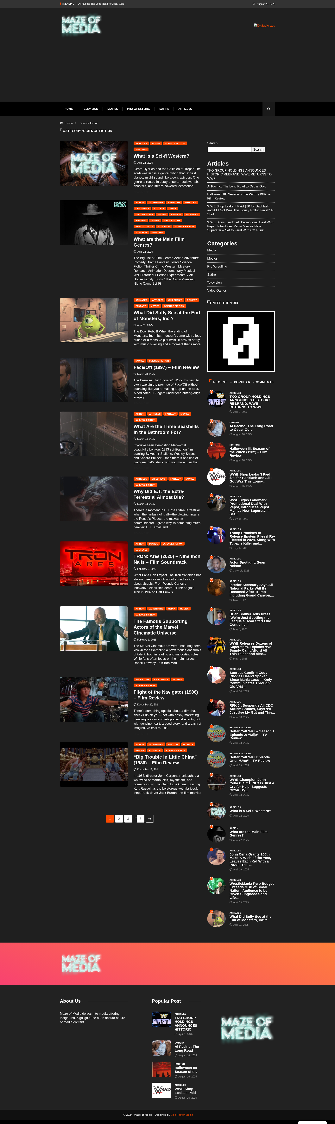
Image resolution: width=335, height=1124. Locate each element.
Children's (142, 208)
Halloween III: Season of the (186, 1070)
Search (212, 143)
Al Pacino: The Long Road (187, 1048)
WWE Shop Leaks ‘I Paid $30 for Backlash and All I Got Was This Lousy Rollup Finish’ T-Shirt (240, 210)
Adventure (156, 202)
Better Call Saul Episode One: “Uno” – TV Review (250, 759)
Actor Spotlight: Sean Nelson (247, 564)
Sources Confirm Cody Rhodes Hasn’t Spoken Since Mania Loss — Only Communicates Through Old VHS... (251, 680)
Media (171, 609)
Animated (174, 202)
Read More (141, 192)
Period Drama (144, 226)
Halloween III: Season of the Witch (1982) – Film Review (110, 3)
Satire (164, 108)
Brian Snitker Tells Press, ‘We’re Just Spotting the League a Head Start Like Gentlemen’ (250, 619)
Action (140, 202)
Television (90, 108)
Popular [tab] (242, 382)
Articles (185, 108)
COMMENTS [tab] (264, 382)
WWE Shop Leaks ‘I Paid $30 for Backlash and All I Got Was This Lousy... (251, 477)
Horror (141, 220)
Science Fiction (89, 123)
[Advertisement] (167, 76)
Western (141, 149)
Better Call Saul (241, 727)
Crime (172, 208)
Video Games (217, 290)
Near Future (172, 220)
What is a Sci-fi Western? (161, 156)
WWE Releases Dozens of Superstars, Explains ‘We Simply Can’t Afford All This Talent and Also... (251, 648)
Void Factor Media (182, 1114)
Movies (112, 108)
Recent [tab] (220, 382)
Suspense (142, 232)
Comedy (159, 208)
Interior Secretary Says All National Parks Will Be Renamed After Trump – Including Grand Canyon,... (252, 590)
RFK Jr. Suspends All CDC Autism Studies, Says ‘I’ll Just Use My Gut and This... (252, 709)
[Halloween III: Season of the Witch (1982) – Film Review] (161, 1069)
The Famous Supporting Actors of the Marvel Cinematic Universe (161, 627)
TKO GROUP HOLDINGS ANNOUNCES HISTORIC (186, 1023)
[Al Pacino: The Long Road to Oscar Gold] (161, 1048)
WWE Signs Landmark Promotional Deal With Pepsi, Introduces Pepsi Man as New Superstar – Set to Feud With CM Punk (240, 226)
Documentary (144, 214)
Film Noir (192, 214)
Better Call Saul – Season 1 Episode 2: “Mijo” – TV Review (252, 734)
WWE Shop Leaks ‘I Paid (185, 1091)
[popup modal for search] (268, 109)
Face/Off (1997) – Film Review (166, 367)
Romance (164, 226)
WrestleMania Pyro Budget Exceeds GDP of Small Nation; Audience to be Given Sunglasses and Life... (252, 891)
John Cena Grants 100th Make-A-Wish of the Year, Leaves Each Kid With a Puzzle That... (250, 859)
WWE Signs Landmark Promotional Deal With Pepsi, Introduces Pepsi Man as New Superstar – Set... (250, 507)
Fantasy (176, 214)
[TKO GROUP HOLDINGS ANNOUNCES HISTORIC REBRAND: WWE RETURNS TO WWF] (161, 1019)
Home (69, 108)
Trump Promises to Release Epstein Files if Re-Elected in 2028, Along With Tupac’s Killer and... (252, 538)
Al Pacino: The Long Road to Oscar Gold (236, 186)
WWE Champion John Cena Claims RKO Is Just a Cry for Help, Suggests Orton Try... (252, 785)
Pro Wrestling (138, 108)
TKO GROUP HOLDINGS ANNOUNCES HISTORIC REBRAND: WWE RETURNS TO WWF (239, 174)
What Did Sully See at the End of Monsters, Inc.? (250, 918)
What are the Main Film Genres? (249, 833)
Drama (162, 214)
